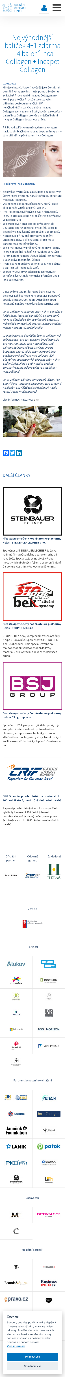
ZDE (36, 400)
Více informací (16, 1346)
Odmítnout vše (32, 1366)
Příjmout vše (32, 1356)
